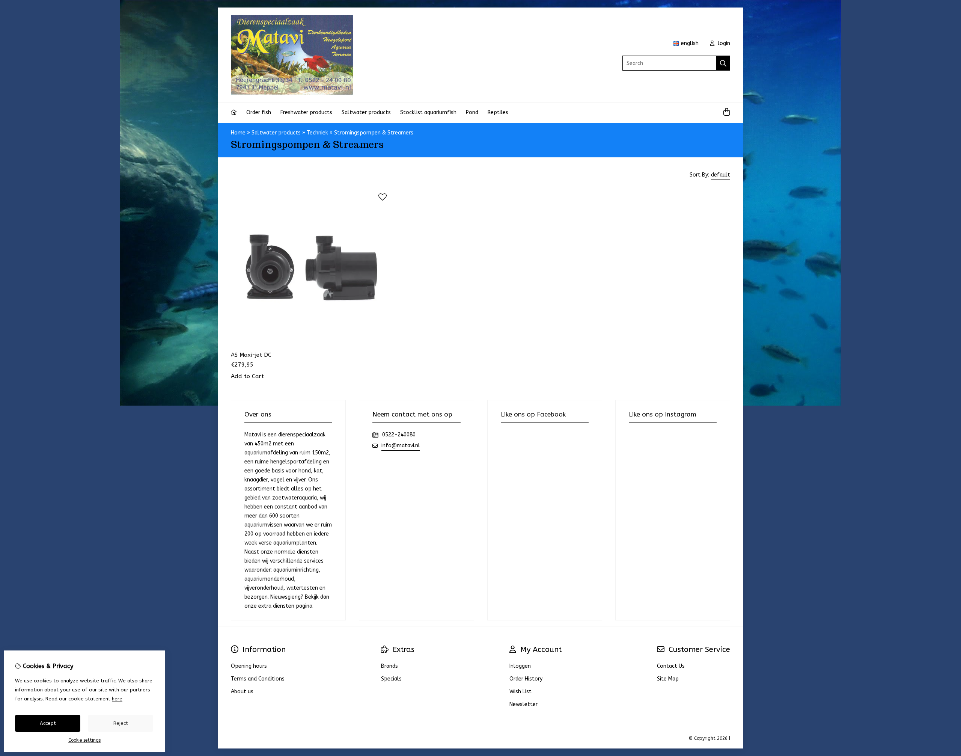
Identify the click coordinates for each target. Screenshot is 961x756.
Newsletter (523, 704)
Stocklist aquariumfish (428, 112)
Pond (472, 112)
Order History (525, 679)
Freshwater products (306, 112)
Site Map (668, 679)
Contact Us (671, 666)
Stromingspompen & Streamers (373, 133)
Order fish (258, 112)
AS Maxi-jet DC (251, 355)
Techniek (317, 133)
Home (238, 133)
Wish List (520, 691)
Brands (389, 666)
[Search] (723, 63)
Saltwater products (366, 112)
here (117, 699)
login (723, 43)
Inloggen (520, 666)
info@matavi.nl (400, 445)
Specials (391, 679)
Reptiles (498, 112)
